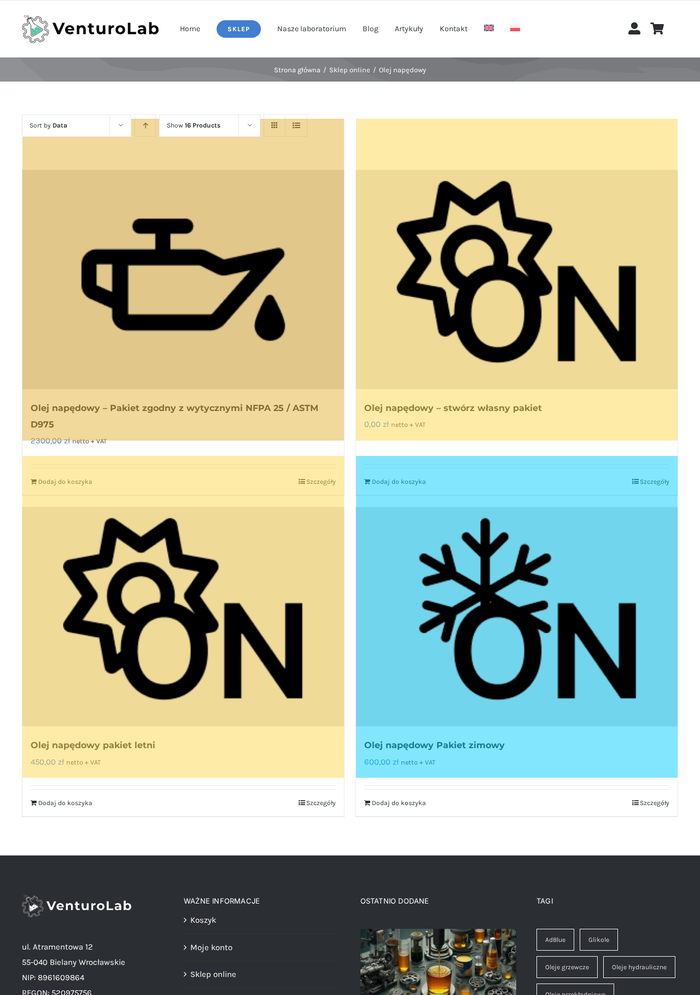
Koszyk (203, 920)
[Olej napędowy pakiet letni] (183, 616)
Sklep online (213, 974)
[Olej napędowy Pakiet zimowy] (517, 616)
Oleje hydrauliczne (639, 967)
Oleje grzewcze (567, 967)
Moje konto (211, 947)
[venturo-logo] (90, 19)
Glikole (598, 940)
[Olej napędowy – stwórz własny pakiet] (517, 279)
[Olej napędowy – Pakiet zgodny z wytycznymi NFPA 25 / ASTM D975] (183, 279)
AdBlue (555, 940)
